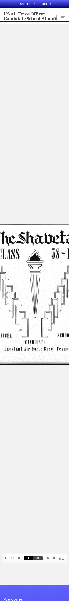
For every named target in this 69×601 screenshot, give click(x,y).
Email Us (46, 4)
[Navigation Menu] (63, 16)
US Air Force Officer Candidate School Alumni (31, 16)
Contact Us (28, 4)
